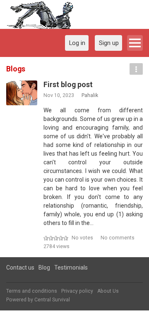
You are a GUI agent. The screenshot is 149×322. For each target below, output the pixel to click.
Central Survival (52, 300)
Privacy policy (77, 291)
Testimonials (71, 267)
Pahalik (90, 95)
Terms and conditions (31, 291)
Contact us (20, 267)
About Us (108, 291)
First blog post (68, 84)
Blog (44, 267)
